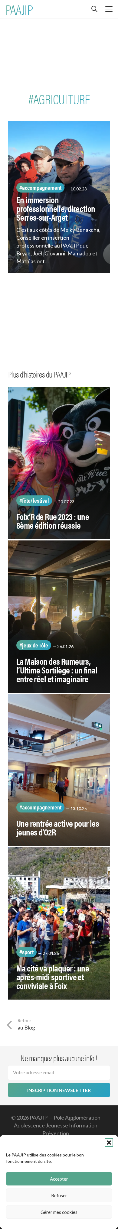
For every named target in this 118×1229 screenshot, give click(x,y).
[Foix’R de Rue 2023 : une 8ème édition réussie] (59, 463)
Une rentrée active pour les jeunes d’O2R (57, 827)
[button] (109, 1143)
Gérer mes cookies (59, 1212)
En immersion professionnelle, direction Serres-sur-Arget (55, 208)
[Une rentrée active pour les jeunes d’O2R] (59, 770)
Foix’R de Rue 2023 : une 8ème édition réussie (52, 520)
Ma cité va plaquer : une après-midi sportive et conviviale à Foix (52, 976)
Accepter (59, 1179)
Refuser (59, 1195)
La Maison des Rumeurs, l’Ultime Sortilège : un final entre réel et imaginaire (56, 670)
